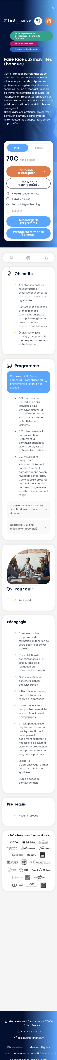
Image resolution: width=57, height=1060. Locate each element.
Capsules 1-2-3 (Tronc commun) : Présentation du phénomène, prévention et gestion (26, 381)
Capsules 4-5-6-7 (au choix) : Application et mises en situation (27, 509)
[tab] (17, 148)
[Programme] (28, 258)
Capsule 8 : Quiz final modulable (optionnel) (23, 526)
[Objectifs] (11, 258)
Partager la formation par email (28, 233)
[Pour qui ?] (46, 258)
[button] (46, 8)
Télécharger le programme (29, 221)
